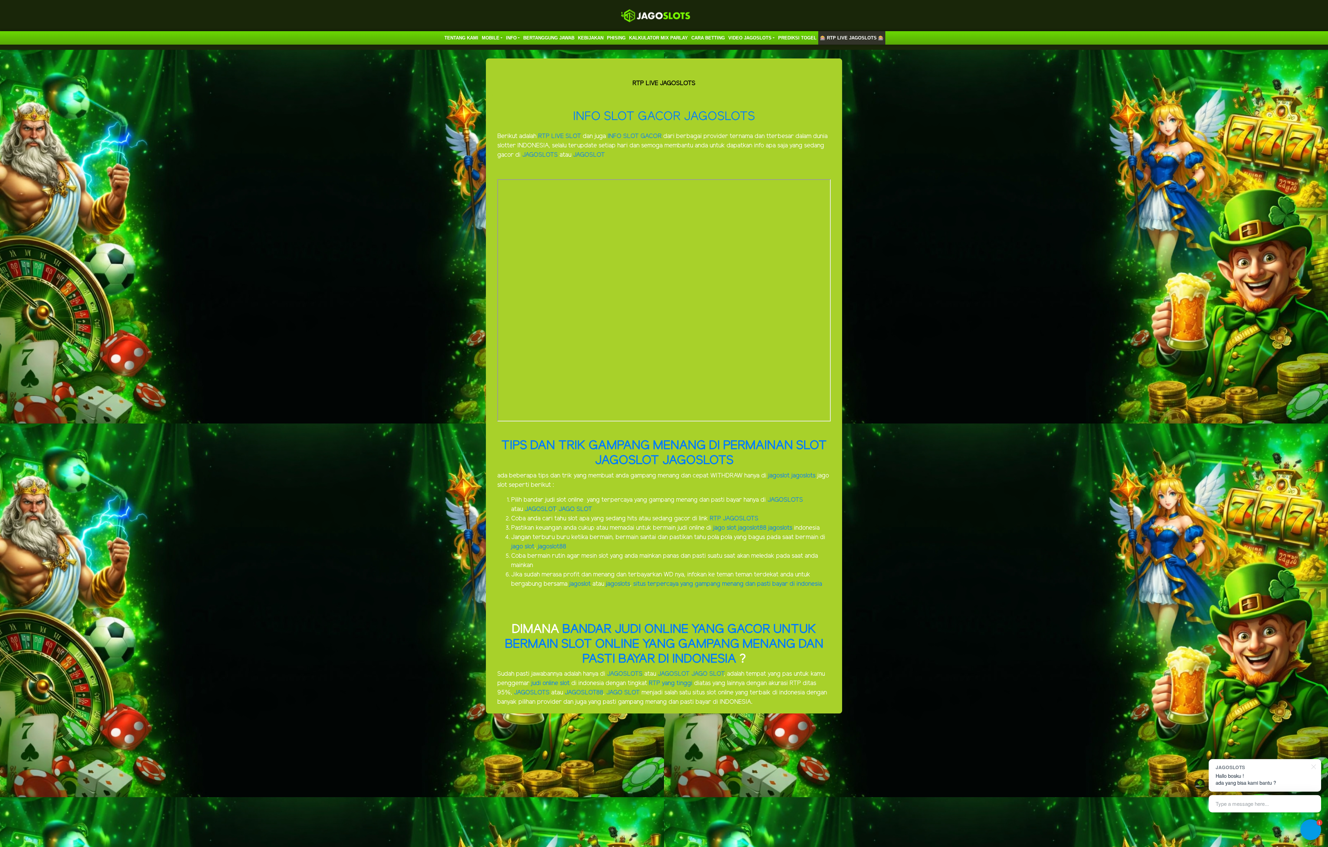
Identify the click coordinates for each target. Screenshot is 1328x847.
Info (511, 37)
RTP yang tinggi (670, 683)
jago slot (724, 528)
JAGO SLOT (575, 509)
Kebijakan (590, 37)
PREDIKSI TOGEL (797, 37)
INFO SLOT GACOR (628, 116)
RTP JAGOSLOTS (734, 518)
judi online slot (550, 683)
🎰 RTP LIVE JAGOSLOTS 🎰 (852, 37)
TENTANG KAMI (461, 37)
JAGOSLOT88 (584, 692)
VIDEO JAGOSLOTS (750, 37)
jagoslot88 (753, 528)
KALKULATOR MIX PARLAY (658, 37)
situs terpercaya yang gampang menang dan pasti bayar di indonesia (727, 584)
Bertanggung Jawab (548, 37)
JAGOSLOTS (541, 155)
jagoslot (779, 476)
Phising (616, 37)
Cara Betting (708, 37)
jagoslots (804, 476)
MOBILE (490, 37)
